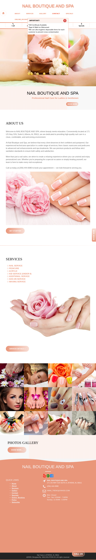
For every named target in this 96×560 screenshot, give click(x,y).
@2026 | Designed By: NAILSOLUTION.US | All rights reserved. (48, 557)
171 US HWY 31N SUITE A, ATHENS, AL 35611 (64, 483)
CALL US (78, 553)
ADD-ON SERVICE (17, 279)
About (17, 13)
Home (14, 483)
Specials (69, 13)
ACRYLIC (13, 271)
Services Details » (17, 349)
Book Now (72, 104)
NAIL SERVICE (15, 266)
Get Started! (15, 231)
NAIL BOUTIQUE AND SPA (48, 5)
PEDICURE (14, 268)
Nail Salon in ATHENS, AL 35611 (48, 555)
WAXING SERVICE (17, 282)
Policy (14, 500)
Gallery (42, 13)
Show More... (17, 450)
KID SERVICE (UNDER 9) (20, 274)
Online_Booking (22, 19)
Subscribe (16, 502)
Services (29, 13)
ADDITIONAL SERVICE (19, 276)
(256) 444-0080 (53, 486)
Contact (56, 13)
